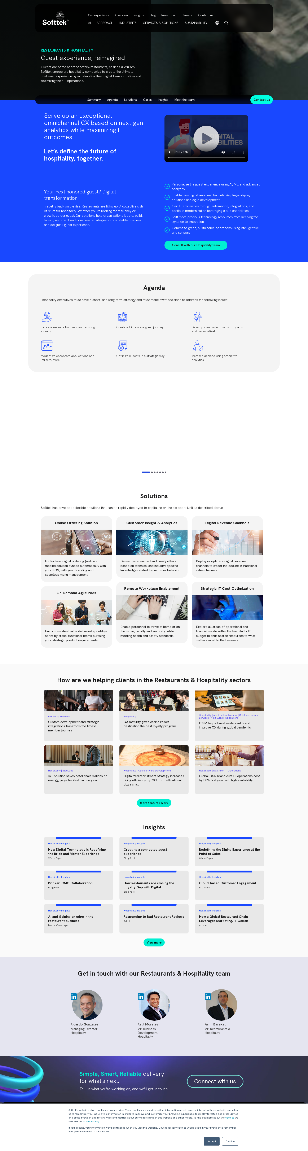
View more (154, 942)
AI (89, 23)
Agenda (112, 99)
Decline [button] (230, 1141)
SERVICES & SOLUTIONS (161, 23)
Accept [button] (211, 1141)
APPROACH (105, 23)
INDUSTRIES (128, 23)
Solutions (130, 99)
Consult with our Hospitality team (196, 245)
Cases (147, 99)
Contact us (205, 15)
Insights (139, 15)
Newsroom (168, 15)
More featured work (154, 803)
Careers (186, 15)
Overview (121, 15)
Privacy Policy (91, 1121)
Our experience (98, 15)
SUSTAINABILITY (196, 23)
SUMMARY (94, 99)
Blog (152, 15)
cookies (229, 1117)
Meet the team (185, 99)
